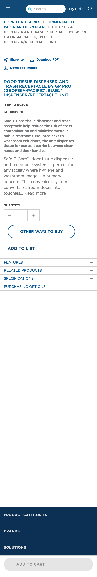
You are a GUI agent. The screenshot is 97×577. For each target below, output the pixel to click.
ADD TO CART (30, 564)
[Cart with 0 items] (90, 8)
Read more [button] (34, 193)
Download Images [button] (23, 67)
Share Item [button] (17, 59)
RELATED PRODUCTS (23, 270)
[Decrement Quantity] (10, 215)
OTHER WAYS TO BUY (41, 231)
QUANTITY (12, 205)
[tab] (48, 262)
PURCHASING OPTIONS (25, 286)
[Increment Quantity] (34, 215)
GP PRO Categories (22, 22)
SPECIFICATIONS (19, 278)
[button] (8, 8)
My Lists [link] (76, 9)
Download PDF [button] (47, 59)
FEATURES (13, 262)
